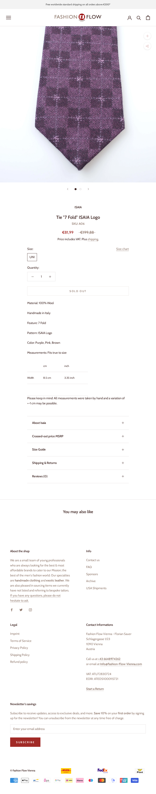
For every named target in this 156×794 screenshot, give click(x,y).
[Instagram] (30, 609)
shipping (93, 239)
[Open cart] (148, 17)
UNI (32, 257)
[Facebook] (11, 609)
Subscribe (25, 742)
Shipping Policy (20, 655)
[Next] (88, 189)
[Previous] (67, 189)
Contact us (93, 560)
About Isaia (39, 423)
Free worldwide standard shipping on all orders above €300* (78, 4)
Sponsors (92, 574)
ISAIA (78, 207)
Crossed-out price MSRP (47, 436)
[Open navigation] (8, 17)
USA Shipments (96, 588)
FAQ (89, 567)
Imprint (15, 634)
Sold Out (78, 291)
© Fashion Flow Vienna (22, 770)
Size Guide (39, 449)
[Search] (139, 17)
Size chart (122, 249)
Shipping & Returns (44, 463)
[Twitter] (21, 609)
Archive (91, 581)
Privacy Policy (19, 648)
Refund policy (19, 662)
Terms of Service (20, 641)
